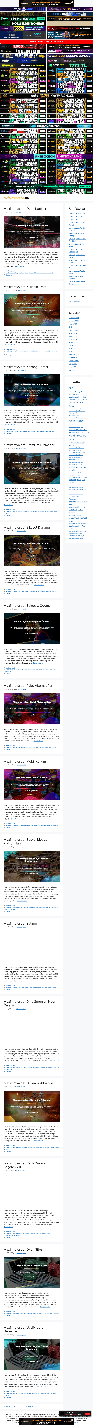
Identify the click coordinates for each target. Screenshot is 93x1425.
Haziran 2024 (74, 361)
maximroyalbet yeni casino (48, 747)
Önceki (7, 1406)
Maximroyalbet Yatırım (20, 923)
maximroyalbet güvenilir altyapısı (36, 1147)
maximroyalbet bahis (12, 591)
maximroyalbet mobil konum (49, 825)
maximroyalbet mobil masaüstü (76, 464)
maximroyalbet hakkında (77, 452)
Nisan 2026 (73, 324)
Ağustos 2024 (74, 355)
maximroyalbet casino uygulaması (16, 1313)
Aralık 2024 (73, 342)
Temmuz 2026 (74, 318)
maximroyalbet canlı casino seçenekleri (17, 1233)
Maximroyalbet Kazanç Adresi (26, 367)
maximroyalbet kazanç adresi (45, 431)
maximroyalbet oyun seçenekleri (76, 475)
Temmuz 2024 (74, 358)
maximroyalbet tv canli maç (78, 503)
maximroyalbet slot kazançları (76, 494)
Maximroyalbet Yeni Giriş (77, 527)
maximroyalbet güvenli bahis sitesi (40, 1233)
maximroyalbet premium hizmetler (33, 511)
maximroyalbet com (12, 1393)
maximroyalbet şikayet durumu (47, 591)
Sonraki (29, 1406)
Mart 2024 (72, 370)
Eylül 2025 (72, 327)
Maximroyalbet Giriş (12, 273)
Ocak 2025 (73, 339)
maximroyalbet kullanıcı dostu (31, 351)
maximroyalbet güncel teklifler (28, 273)
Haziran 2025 (74, 330)
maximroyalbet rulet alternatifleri (29, 747)
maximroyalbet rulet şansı (75, 491)
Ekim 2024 (72, 348)
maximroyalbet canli (77, 415)
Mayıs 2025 (73, 333)
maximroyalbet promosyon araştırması (77, 489)
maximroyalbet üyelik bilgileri (75, 533)
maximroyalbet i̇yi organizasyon (30, 825)
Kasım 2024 (73, 345)
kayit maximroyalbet (12, 431)
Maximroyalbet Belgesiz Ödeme (27, 605)
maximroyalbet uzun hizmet (75, 515)
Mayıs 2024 (73, 364)
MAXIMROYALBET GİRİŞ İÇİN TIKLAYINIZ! (46, 42)
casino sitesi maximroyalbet (14, 669)
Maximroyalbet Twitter (76, 511)
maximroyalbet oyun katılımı (45, 273)
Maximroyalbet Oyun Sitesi (23, 1249)
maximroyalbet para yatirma (78, 477)
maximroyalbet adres (12, 747)
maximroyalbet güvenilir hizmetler (29, 1393)
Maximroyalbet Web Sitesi (78, 519)
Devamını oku (20, 266)
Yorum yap (9, 275)
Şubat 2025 (73, 336)
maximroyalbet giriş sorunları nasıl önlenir (18, 1067)
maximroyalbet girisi (37, 1067)
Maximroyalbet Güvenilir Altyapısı (28, 1083)
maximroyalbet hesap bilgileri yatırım (30, 987)
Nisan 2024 (73, 367)
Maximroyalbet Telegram (51, 1313)
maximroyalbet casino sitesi (78, 418)
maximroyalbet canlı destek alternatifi (17, 907)
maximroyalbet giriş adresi (77, 444)
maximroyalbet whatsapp (77, 523)
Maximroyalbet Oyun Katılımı (25, 209)
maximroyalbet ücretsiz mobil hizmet (77, 531)
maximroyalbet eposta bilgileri (76, 427)
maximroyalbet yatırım (49, 987)
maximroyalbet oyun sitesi (35, 1313)
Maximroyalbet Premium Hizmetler (29, 445)
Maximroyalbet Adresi (77, 213)
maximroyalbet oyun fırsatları (28, 591)
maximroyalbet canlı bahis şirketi (16, 1147)
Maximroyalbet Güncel (76, 448)
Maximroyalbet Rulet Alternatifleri (28, 685)
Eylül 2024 (72, 351)
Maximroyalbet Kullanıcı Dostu (26, 287)
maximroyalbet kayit (76, 455)
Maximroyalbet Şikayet (76, 536)
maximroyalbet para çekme (14, 511)
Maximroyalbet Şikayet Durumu (27, 527)
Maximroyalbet (10, 271)
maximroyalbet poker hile (74, 484)
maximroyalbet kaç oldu (36, 907)
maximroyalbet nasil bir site (78, 468)
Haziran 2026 (74, 321)
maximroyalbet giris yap (13, 825)
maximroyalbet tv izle (77, 507)
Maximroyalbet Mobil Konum (25, 761)
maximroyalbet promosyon (12, 1235)
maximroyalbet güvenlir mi (14, 351)
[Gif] (46, 95)
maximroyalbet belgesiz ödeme (33, 669)
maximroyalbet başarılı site (27, 431)
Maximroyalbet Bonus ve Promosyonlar (77, 412)
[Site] (23, 70)
